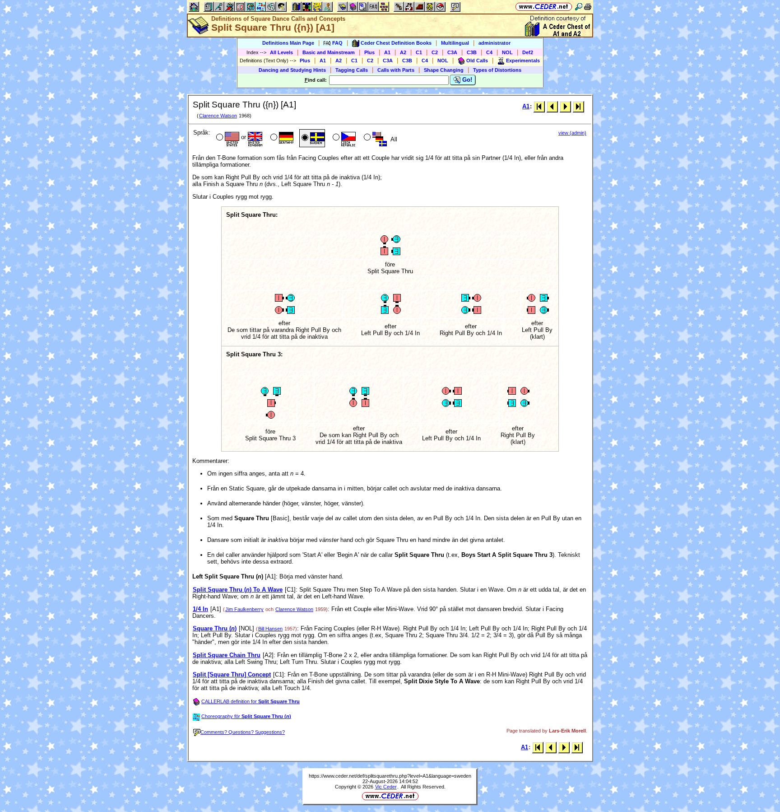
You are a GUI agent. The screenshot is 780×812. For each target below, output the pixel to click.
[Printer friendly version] (587, 6)
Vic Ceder (386, 786)
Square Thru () (215, 628)
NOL (507, 52)
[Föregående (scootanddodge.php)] (552, 106)
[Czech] (343, 138)
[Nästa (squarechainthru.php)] (565, 106)
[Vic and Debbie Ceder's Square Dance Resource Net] (543, 6)
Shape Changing (444, 70)
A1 (387, 52)
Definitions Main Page (288, 43)
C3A (452, 52)
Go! (466, 79)
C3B (472, 52)
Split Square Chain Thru (226, 655)
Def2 (527, 52)
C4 (489, 52)
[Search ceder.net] (578, 6)
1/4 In (200, 609)
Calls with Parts (395, 70)
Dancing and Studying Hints (292, 70)
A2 (403, 52)
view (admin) (572, 132)
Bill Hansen (270, 628)
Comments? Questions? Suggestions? (242, 732)
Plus (369, 52)
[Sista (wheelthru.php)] (578, 106)
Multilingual (455, 43)
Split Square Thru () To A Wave (238, 589)
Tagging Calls (351, 70)
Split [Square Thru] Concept (232, 674)
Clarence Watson (218, 115)
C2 (435, 52)
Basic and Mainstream (328, 52)
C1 (419, 52)
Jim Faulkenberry (244, 609)
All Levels (281, 52)
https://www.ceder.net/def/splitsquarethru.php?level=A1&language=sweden (390, 776)
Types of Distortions (497, 70)
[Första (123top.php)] (539, 106)
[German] (281, 138)
